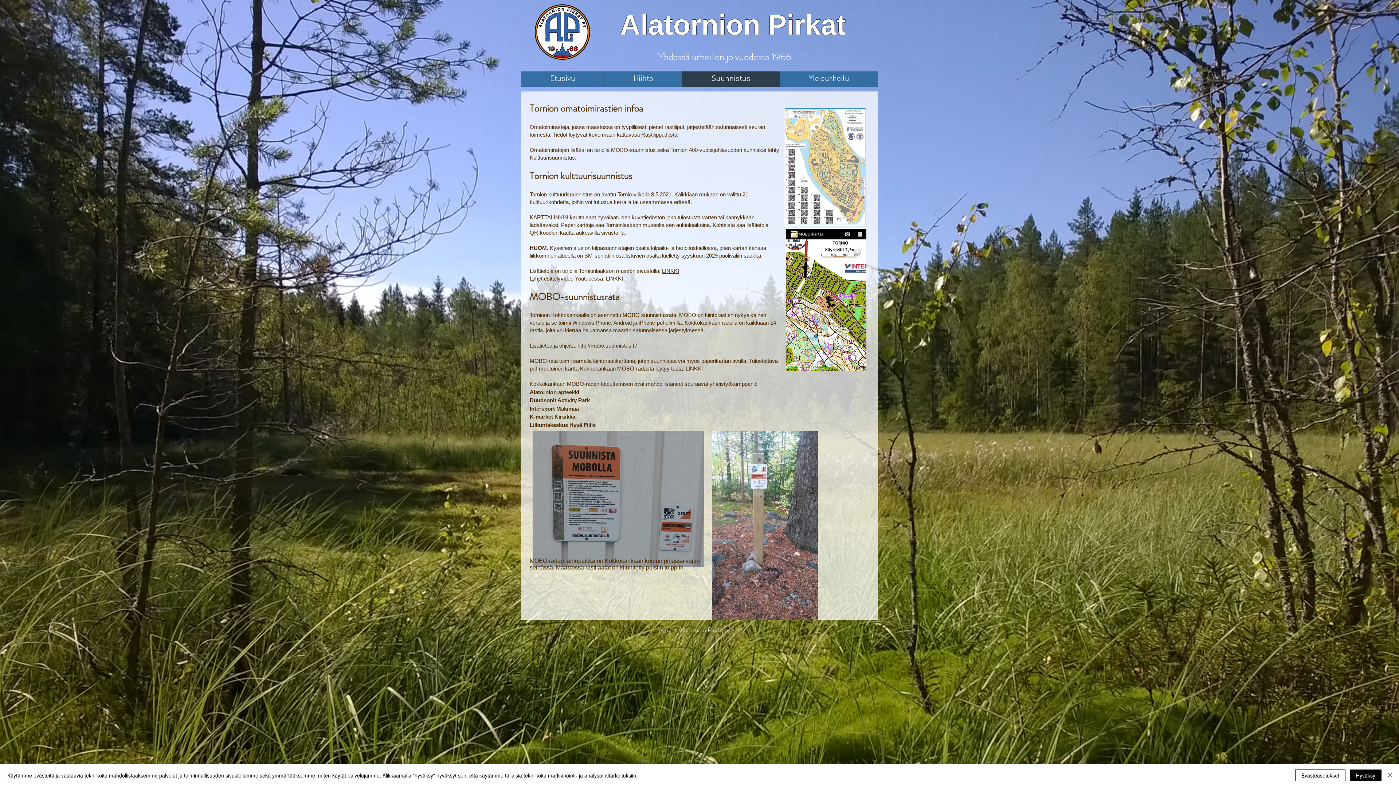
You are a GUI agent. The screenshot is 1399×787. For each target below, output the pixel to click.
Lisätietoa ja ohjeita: (553, 345)
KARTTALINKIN (549, 217)
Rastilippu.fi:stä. (660, 135)
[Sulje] (1390, 775)
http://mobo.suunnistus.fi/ (607, 345)
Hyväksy (1365, 775)
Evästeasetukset (1320, 775)
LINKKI (670, 271)
